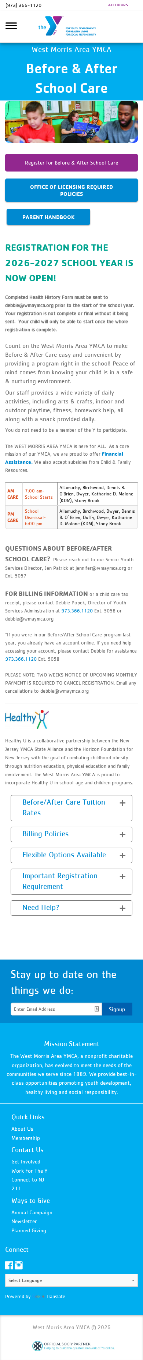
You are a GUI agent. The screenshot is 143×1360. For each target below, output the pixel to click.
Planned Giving (28, 1230)
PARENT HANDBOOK (48, 216)
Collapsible (28, 802)
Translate (55, 1296)
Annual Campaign (31, 1212)
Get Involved (25, 1161)
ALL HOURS (118, 4)
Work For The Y (29, 1171)
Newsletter (24, 1221)
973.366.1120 (77, 611)
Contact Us (27, 1150)
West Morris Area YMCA (71, 27)
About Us (22, 1129)
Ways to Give (30, 1200)
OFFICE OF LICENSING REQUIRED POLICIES (71, 190)
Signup (117, 1009)
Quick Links (28, 1117)
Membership (25, 1138)
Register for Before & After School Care (71, 162)
